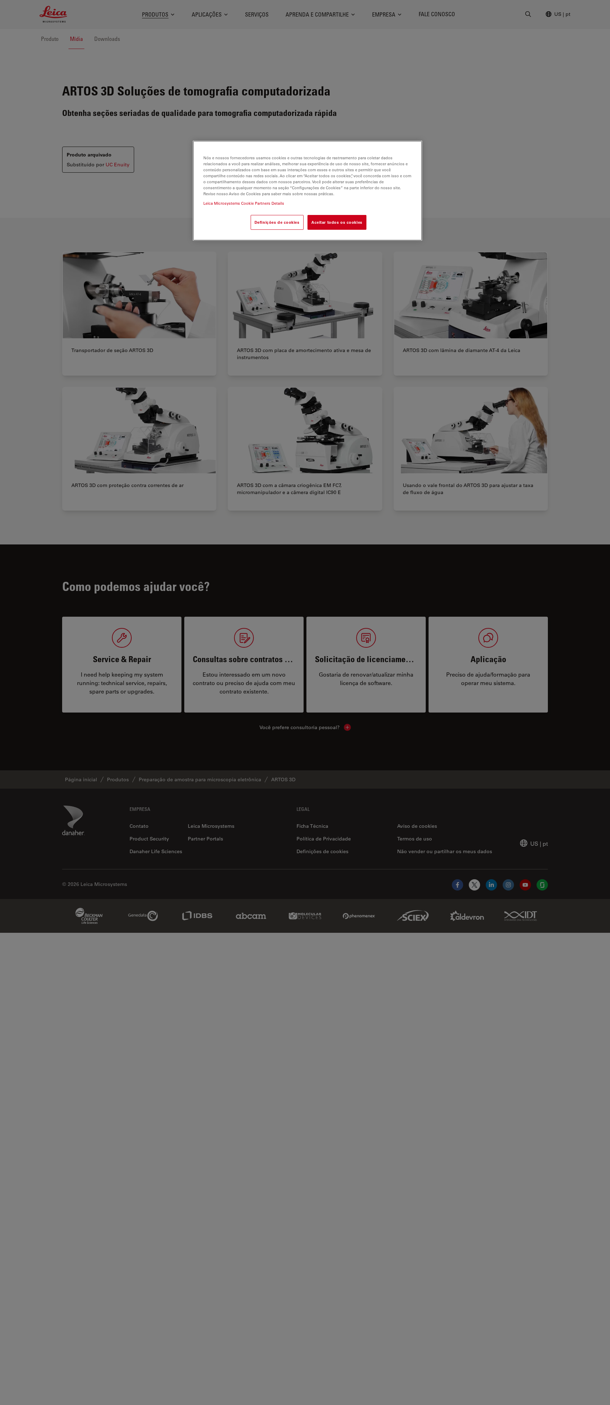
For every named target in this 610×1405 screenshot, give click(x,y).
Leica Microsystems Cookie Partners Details (243, 203)
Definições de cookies (277, 222)
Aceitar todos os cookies (337, 222)
